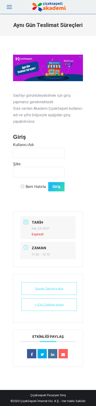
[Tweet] (42, 353)
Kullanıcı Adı (23, 145)
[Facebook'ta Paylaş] (31, 353)
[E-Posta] (63, 353)
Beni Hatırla (36, 186)
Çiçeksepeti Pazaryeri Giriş (48, 395)
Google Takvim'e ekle (49, 288)
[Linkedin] (52, 353)
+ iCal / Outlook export (49, 304)
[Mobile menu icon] (9, 7)
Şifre (17, 164)
